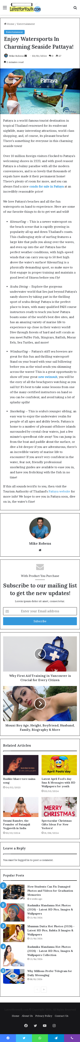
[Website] (40, 550)
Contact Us (61, 1015)
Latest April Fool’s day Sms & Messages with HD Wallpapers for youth (58, 782)
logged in (23, 860)
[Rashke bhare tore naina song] (20, 765)
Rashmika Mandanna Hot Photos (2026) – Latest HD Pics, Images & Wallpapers (50, 909)
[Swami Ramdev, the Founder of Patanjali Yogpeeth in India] (20, 807)
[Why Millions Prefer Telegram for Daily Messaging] (13, 976)
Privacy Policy (43, 1015)
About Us (27, 1015)
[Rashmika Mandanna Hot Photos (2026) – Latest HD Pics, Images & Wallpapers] (13, 912)
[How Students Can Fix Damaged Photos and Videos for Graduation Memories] (13, 892)
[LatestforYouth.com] (25, 7)
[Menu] (5, 8)
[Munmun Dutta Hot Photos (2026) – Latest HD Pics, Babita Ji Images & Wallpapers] (13, 933)
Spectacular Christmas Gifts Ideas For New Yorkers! (57, 824)
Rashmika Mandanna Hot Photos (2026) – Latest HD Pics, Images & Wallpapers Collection (50, 951)
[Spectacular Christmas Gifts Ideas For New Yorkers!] (59, 807)
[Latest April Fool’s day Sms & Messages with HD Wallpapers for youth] (59, 765)
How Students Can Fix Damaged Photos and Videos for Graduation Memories (50, 891)
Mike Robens (16, 55)
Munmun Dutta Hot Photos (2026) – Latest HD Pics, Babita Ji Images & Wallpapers (51, 930)
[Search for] (75, 8)
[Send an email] (25, 55)
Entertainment (26, 23)
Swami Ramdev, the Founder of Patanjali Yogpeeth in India (16, 824)
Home (10, 23)
